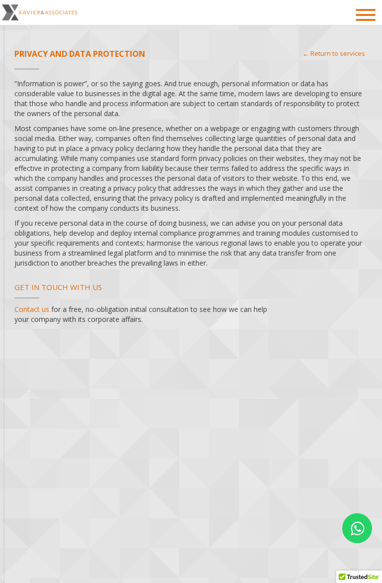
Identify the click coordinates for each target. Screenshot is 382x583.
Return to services (337, 53)
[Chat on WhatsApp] (357, 528)
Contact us (31, 309)
